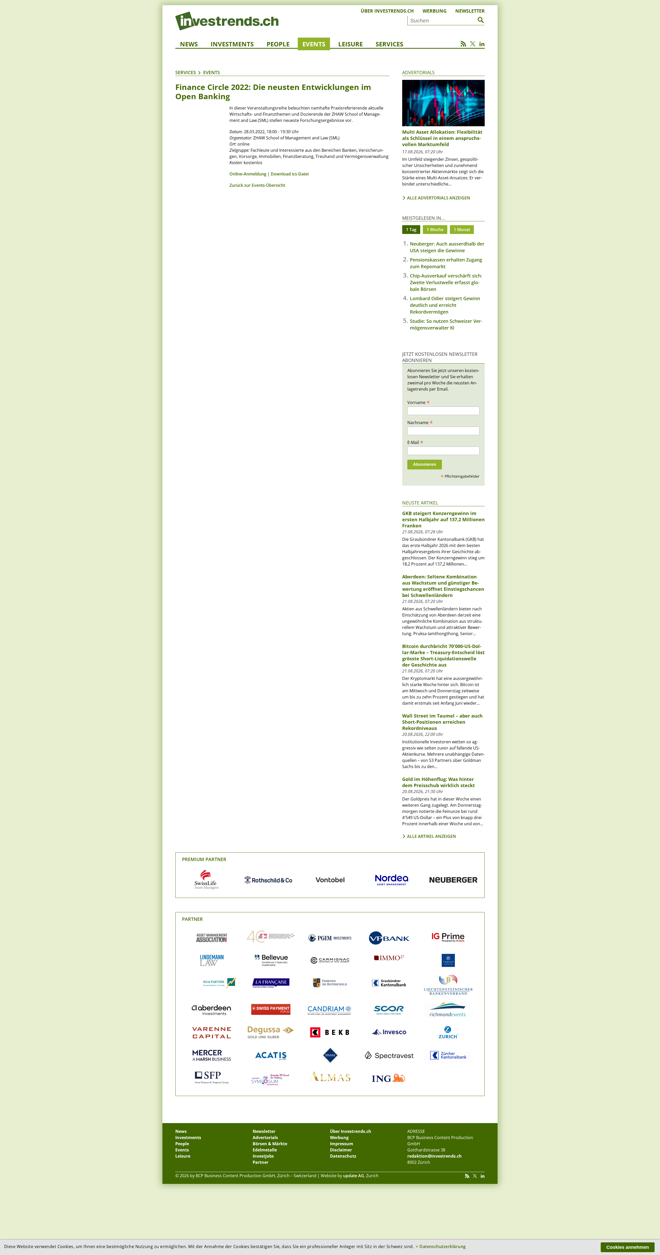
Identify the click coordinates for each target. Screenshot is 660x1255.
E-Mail (415, 442)
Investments (232, 44)
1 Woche (435, 229)
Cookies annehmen (627, 1247)
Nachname (420, 422)
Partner (192, 919)
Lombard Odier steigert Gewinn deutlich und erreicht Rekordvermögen (445, 305)
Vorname (418, 402)
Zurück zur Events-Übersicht (257, 185)
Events (313, 44)
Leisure (350, 44)
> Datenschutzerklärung (441, 1246)
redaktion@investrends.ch (434, 1156)
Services (389, 44)
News (189, 44)
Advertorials (418, 72)
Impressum (341, 1144)
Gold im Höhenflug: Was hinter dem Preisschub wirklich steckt (438, 782)
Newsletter (470, 11)
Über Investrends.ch (387, 11)
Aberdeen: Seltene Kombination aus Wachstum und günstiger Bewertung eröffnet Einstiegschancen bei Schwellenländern (443, 586)
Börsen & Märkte (270, 1144)
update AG (353, 1175)
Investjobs (263, 1156)
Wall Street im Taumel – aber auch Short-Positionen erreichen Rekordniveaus (442, 722)
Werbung (435, 11)
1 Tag (411, 229)
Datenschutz (343, 1156)
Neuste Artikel (420, 503)
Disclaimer (341, 1150)
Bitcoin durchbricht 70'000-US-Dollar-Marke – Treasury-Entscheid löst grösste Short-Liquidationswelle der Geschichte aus (443, 655)
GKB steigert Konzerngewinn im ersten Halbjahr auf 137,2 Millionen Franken (443, 519)
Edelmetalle (265, 1150)
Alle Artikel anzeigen (431, 836)
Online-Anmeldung (247, 174)
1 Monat (462, 229)
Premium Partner (204, 859)
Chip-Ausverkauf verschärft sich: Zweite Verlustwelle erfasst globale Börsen (446, 282)
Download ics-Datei (290, 174)
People (278, 44)
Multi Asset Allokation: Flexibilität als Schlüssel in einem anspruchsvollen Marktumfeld (442, 138)
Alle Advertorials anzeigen (438, 198)
